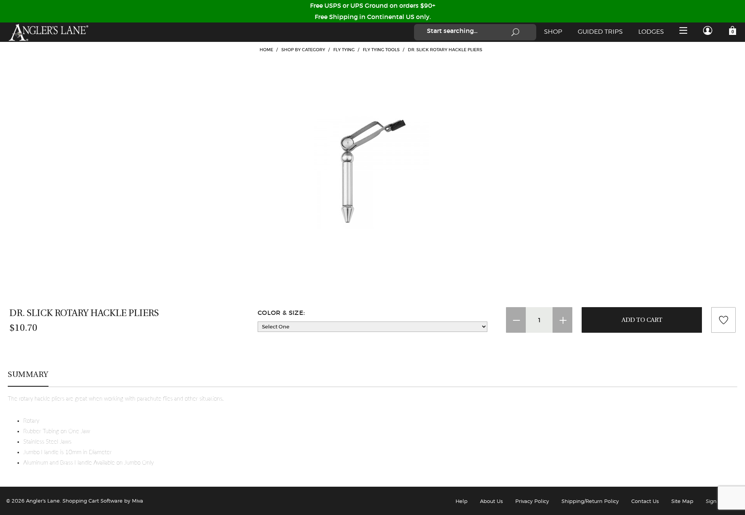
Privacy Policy (532, 501)
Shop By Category (303, 49)
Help (462, 501)
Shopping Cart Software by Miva (102, 501)
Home (266, 49)
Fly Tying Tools (381, 49)
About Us (491, 501)
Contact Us (645, 501)
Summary (28, 374)
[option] (372, 171)
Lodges (651, 31)
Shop (553, 31)
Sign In (714, 501)
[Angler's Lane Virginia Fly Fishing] (48, 32)
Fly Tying (344, 49)
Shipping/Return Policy (590, 501)
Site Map (682, 501)
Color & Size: (281, 312)
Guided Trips (600, 31)
